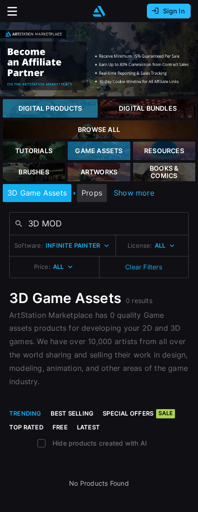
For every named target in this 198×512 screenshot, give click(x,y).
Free (60, 427)
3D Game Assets (37, 192)
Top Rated (26, 427)
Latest (88, 427)
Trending (25, 413)
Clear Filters (143, 267)
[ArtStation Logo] (99, 11)
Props (92, 192)
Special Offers (138, 413)
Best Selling (72, 413)
